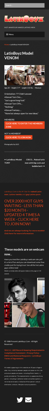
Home (6, 45)
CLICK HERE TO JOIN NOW (18, 137)
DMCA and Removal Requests (17, 356)
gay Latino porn (33, 194)
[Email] (28, 400)
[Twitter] (20, 400)
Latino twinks (15, 194)
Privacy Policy (33, 353)
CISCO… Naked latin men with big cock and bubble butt (35, 162)
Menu (11, 34)
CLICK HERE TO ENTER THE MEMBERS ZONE (24, 125)
